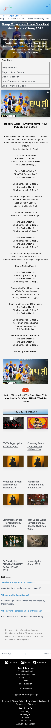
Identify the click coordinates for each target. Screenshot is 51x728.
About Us (32, 704)
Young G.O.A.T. (25, 677)
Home (6, 701)
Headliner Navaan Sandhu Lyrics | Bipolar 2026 (12, 484)
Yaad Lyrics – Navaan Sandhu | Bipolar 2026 (36, 484)
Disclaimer (43, 701)
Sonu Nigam (25, 714)
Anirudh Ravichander (25, 724)
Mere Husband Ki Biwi (25, 674)
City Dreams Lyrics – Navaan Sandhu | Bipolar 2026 (12, 523)
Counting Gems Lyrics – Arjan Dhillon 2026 (35, 446)
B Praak (25, 717)
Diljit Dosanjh (25, 721)
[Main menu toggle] (47, 7)
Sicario (26, 681)
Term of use (31, 701)
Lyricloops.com (25, 688)
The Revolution (25, 684)
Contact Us (21, 704)
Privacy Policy (18, 701)
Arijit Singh (25, 711)
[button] (25, 371)
